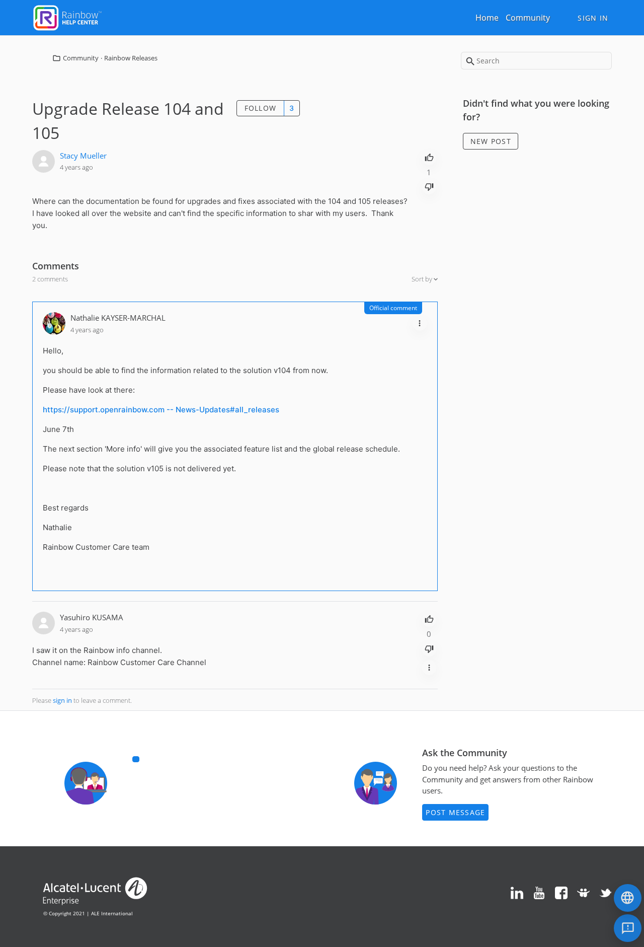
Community (528, 17)
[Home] (67, 17)
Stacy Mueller (83, 156)
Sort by (423, 278)
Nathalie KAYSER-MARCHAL (118, 318)
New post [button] (490, 141)
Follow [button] (261, 108)
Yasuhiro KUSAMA (91, 617)
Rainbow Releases (130, 57)
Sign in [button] (593, 18)
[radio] (429, 157)
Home (487, 17)
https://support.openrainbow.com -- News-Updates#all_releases (161, 409)
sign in (62, 700)
